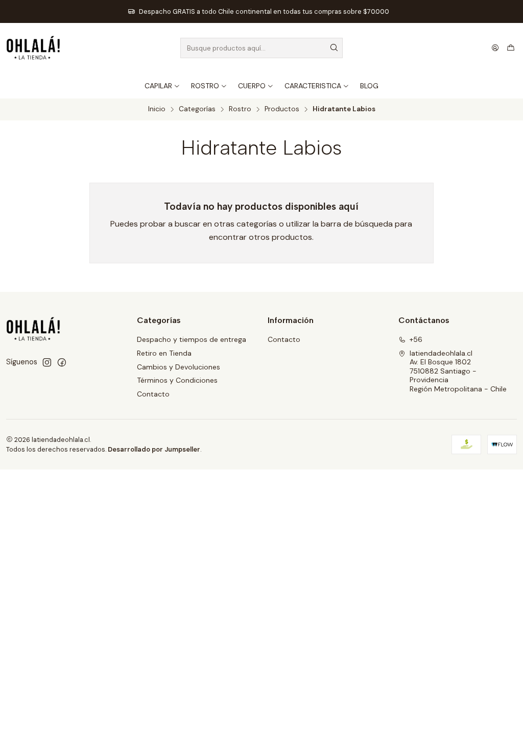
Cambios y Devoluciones (178, 367)
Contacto (153, 394)
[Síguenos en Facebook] (62, 362)
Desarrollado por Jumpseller (154, 449)
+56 (416, 339)
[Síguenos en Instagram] (47, 362)
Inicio (156, 109)
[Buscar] (334, 48)
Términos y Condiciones (177, 380)
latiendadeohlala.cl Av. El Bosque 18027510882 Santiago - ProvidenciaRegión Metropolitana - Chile (458, 371)
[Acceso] (495, 48)
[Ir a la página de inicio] (33, 48)
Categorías (197, 109)
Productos (282, 109)
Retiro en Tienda (164, 353)
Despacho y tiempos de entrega (191, 339)
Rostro (240, 109)
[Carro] (511, 48)
